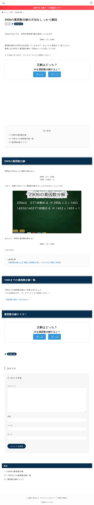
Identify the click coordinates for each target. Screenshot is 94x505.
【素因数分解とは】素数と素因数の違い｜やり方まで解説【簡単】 (35, 262)
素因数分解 (18, 24)
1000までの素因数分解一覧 (23, 138)
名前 (9, 416)
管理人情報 (62, 498)
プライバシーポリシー (48, 498)
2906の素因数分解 (19, 135)
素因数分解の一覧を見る (17, 299)
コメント (11, 386)
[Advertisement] (47, 102)
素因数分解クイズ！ (20, 142)
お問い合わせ (33, 498)
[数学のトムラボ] (3, 3)
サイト (9, 434)
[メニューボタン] (91, 3)
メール (9, 425)
